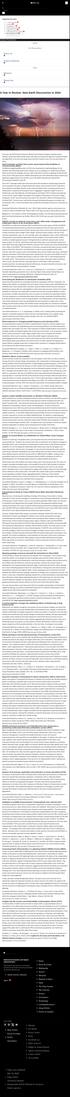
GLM (60, 168)
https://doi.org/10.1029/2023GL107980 (13, 674)
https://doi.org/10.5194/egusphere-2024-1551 (30, 846)
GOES (21, 180)
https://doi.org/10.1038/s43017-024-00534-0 (47, 353)
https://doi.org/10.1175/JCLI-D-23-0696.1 (14, 940)
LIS (21, 178)
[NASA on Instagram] (8, 1024)
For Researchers (35, 48)
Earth (35, 43)
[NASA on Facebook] (5, 1024)
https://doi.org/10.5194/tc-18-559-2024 (31, 550)
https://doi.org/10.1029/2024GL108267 (13, 319)
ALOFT (37, 170)
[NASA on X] (12, 1024)
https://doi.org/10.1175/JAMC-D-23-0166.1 (14, 898)
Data (35, 67)
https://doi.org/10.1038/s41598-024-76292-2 (20, 799)
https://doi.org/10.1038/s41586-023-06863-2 (15, 723)
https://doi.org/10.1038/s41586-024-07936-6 (52, 210)
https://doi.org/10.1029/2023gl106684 (18, 489)
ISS (66, 175)
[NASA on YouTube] (16, 1024)
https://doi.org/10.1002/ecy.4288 (36, 632)
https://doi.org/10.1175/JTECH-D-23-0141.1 (30, 433)
